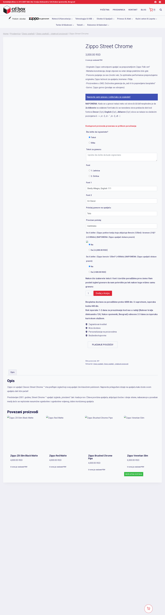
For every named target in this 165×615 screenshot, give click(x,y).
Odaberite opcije (24, 474)
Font (88, 165)
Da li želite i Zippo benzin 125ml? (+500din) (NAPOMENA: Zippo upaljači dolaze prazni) (121, 259)
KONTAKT (133, 10)
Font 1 (89, 183)
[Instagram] (160, 2)
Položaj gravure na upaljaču (98, 208)
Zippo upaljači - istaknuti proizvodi (116, 364)
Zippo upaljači (98, 364)
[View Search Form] (159, 10)
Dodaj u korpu (103, 293)
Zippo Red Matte (58, 455)
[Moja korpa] (148, 608)
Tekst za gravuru (93, 149)
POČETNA (104, 10)
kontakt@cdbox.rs (10, 2)
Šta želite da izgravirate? (97, 132)
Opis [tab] (12, 372)
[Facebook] (155, 2)
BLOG (143, 10)
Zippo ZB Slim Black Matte (24, 455)
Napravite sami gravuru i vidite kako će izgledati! (108, 97)
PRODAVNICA (119, 10)
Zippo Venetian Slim (137, 455)
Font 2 (89, 195)
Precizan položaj (93, 220)
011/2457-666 (24, 2)
